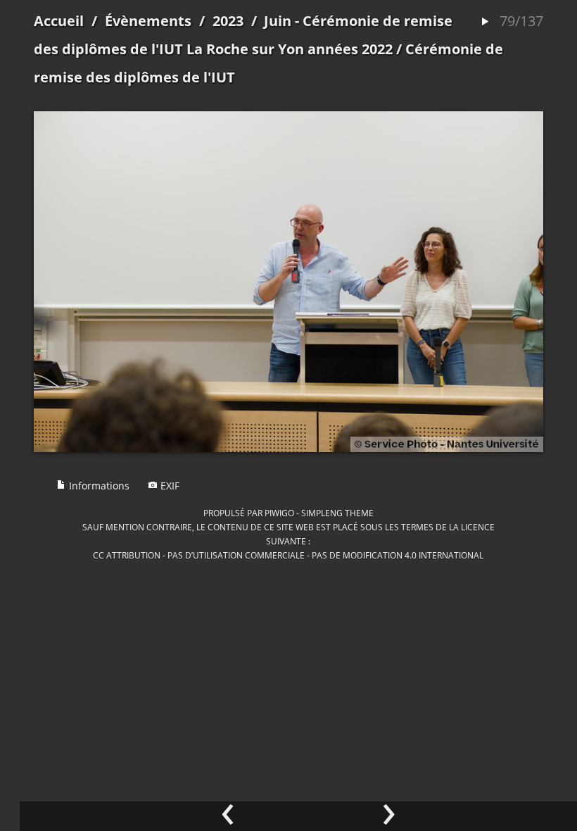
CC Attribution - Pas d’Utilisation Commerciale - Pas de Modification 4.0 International (288, 555)
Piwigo (279, 512)
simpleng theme (337, 512)
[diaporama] (485, 22)
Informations (97, 485)
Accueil (59, 20)
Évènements (148, 20)
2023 (228, 20)
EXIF (168, 485)
